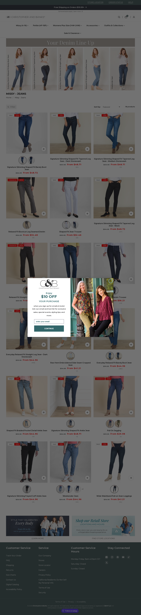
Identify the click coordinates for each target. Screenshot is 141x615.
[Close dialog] (111, 281)
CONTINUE (49, 328)
